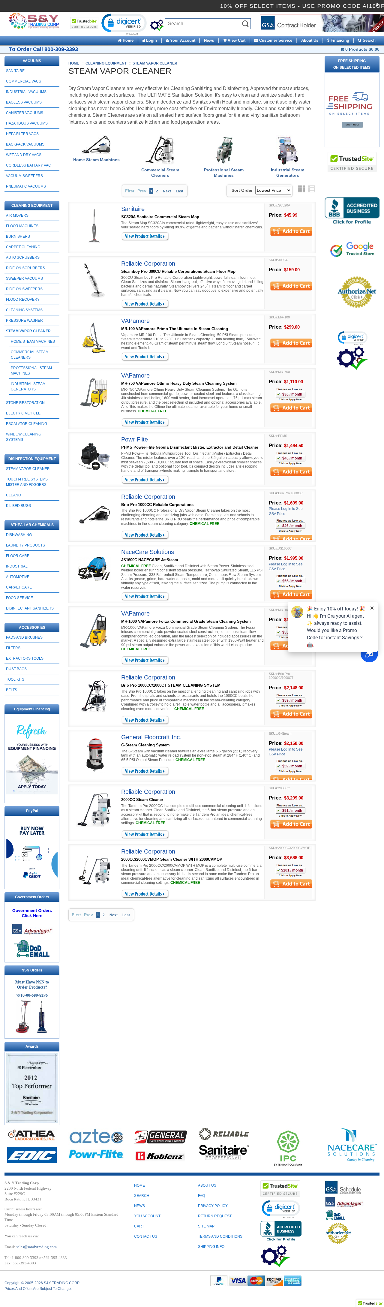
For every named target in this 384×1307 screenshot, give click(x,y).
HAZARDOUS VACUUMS (27, 123)
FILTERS (13, 648)
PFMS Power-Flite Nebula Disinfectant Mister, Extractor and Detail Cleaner (189, 447)
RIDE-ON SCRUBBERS (25, 268)
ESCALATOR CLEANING (26, 424)
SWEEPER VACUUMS (24, 278)
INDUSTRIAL (17, 566)
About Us (309, 40)
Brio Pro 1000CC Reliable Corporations (157, 504)
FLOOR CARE (17, 556)
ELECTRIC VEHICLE (23, 413)
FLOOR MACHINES (22, 226)
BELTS (11, 690)
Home (128, 40)
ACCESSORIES (32, 627)
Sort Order (242, 190)
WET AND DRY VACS (23, 155)
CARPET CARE (19, 587)
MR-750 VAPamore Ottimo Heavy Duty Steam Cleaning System (179, 383)
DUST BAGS (16, 669)
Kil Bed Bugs (18, 506)
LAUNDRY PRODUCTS (25, 545)
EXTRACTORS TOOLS (25, 658)
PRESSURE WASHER (24, 320)
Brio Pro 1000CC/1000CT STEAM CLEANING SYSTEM (170, 685)
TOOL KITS (15, 679)
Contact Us (145, 1236)
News (209, 40)
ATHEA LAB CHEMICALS (32, 525)
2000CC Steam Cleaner (142, 799)
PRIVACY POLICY (213, 1206)
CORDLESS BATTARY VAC (28, 165)
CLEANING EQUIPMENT (31, 205)
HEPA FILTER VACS (22, 134)
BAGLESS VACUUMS (24, 102)
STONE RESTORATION (25, 403)
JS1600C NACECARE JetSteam (149, 560)
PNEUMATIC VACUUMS (26, 186)
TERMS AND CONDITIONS (220, 1236)
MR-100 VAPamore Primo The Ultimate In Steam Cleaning (174, 329)
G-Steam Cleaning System (145, 745)
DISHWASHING (19, 535)
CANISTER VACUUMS (24, 113)
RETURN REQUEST (215, 1216)
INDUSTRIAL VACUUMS (26, 92)
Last (179, 191)
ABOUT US (207, 1185)
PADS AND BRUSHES (24, 637)
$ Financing (338, 40)
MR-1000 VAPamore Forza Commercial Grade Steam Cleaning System (186, 621)
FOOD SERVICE (19, 598)
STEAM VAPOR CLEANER (28, 331)
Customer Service (275, 40)
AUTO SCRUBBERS (23, 257)
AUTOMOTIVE (17, 577)
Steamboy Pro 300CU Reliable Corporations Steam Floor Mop (178, 271)
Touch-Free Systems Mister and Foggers (27, 482)
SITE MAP (206, 1226)
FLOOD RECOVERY (23, 299)
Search (369, 40)
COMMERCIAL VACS (23, 81)
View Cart (235, 40)
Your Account (182, 40)
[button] (124, 23)
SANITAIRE (15, 71)
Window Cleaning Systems (23, 437)
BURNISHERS (18, 236)
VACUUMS (32, 61)
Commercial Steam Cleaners (30, 355)
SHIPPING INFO (211, 1247)
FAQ (201, 1196)
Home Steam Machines (33, 341)
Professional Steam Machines (31, 370)
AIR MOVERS (17, 215)
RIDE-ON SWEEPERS (24, 289)
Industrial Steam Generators (28, 386)
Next (167, 191)
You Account (147, 1216)
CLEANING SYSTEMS (24, 310)
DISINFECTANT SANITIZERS (30, 608)
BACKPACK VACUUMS (25, 144)
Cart (139, 1226)
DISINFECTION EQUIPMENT (32, 459)
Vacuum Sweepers (24, 176)
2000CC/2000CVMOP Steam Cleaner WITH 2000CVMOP (171, 859)
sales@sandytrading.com (36, 1247)
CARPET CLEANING (23, 247)
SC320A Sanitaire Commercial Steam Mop (160, 217)
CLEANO (13, 495)
